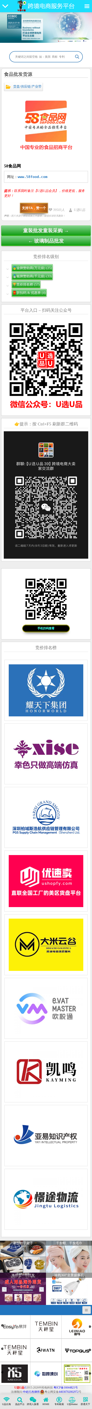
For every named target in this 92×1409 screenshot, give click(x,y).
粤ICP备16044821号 (66, 1387)
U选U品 (79, 210)
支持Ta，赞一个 (34, 208)
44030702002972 (69, 1391)
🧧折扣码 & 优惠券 (29, 293)
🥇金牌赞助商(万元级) (32, 268)
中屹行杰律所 (31, 1391)
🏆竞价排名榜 (26, 284)
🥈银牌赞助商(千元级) (32, 276)
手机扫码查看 (46, 628)
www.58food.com (32, 177)
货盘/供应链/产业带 (27, 86)
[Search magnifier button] (77, 56)
